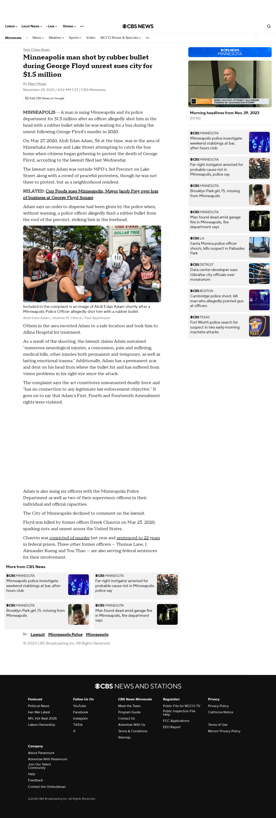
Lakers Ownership (41, 724)
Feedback (35, 780)
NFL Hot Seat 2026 (42, 718)
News (37, 38)
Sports (74, 38)
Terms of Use (217, 724)
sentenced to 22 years (138, 538)
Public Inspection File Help (179, 712)
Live (51, 26)
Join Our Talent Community (39, 766)
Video (90, 38)
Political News (38, 706)
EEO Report (171, 727)
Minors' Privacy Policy (224, 731)
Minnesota (13, 38)
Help (31, 774)
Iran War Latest (39, 712)
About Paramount (41, 753)
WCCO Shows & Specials (119, 38)
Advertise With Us (131, 724)
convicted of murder (69, 538)
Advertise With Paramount (47, 759)
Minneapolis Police (65, 634)
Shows (68, 26)
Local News (31, 26)
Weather (55, 38)
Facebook (80, 712)
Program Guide (129, 712)
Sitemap (124, 737)
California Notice (220, 712)
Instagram (80, 718)
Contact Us (126, 718)
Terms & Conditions (132, 731)
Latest (10, 26)
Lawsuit (38, 634)
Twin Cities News (36, 49)
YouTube (79, 706)
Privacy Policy (218, 706)
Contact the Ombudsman (47, 786)
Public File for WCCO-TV (181, 706)
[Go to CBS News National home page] (138, 26)
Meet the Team (129, 706)
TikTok (78, 724)
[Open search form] (269, 26)
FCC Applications (176, 721)
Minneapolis (97, 634)
